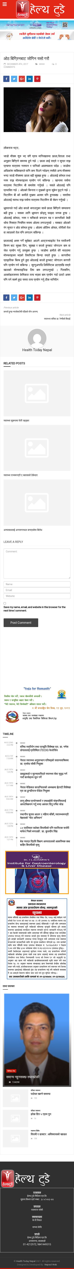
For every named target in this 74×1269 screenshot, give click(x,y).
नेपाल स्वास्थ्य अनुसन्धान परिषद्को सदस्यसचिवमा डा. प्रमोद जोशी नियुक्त (44, 761)
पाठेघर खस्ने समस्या (40, 1094)
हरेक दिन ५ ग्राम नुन (41, 1114)
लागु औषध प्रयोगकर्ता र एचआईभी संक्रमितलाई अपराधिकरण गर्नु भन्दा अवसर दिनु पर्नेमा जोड (43, 802)
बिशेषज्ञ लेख (11, 1071)
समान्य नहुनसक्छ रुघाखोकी (22, 1077)
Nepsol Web (51, 1264)
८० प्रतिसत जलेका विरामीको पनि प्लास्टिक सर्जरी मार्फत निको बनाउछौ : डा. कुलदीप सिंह (44, 829)
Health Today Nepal (37, 350)
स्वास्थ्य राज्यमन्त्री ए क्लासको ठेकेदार (21, 475)
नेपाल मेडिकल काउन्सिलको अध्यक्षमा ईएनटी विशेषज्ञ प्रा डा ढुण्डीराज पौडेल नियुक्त (45, 788)
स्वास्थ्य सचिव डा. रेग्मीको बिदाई (57, 318)
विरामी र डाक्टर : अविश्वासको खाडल (49, 1134)
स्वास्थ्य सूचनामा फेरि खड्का (16, 420)
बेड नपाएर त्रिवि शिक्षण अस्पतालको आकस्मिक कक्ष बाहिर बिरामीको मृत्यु (45, 842)
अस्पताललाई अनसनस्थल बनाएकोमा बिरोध (23, 530)
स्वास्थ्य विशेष (35, 1131)
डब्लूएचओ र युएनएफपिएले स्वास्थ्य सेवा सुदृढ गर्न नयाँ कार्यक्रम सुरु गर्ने (43, 775)
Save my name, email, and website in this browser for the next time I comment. (35, 609)
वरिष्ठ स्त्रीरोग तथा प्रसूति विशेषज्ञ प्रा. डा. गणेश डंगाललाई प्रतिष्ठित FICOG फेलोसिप (44, 748)
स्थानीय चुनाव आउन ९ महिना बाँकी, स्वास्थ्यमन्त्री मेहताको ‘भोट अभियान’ (44, 815)
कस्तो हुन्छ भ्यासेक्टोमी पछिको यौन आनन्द (21, 311)
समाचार (42, 64)
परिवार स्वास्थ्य (35, 1090)
